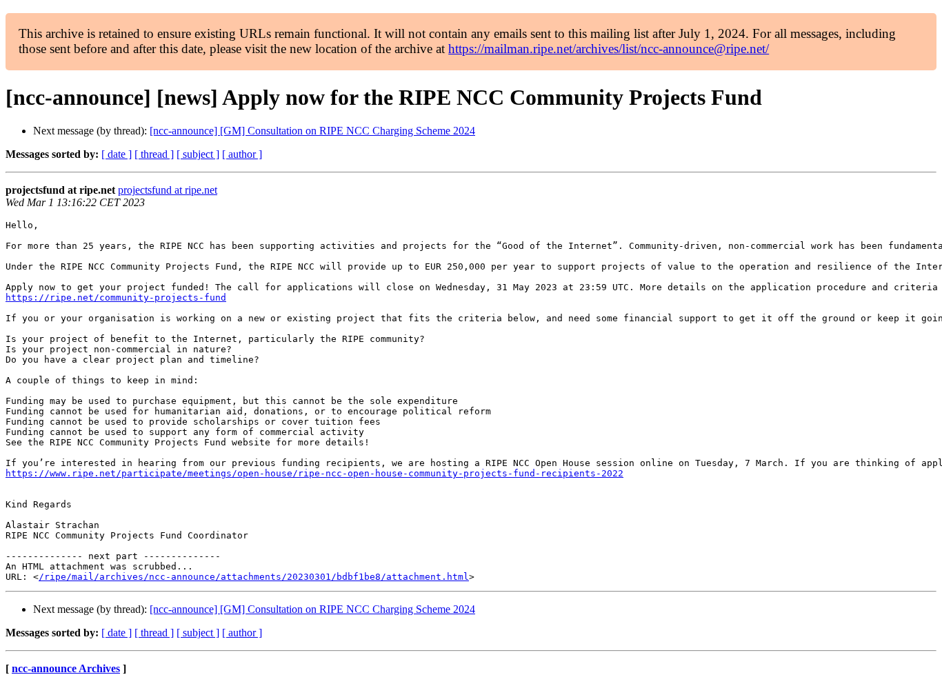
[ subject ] (198, 154)
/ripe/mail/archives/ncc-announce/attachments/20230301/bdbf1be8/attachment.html (254, 577)
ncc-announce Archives (66, 668)
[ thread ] (154, 154)
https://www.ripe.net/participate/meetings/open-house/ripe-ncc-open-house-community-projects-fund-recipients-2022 (314, 473)
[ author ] (242, 154)
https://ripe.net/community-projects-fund (116, 297)
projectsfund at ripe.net (167, 190)
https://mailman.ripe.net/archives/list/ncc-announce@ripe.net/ (608, 48)
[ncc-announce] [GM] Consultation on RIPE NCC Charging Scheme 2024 (312, 131)
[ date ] (116, 154)
